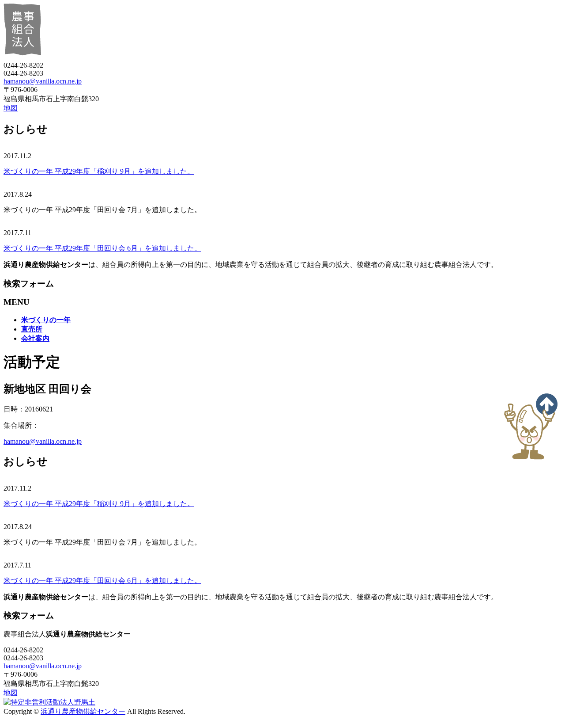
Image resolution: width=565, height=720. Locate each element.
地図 (11, 108)
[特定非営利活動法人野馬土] (49, 702)
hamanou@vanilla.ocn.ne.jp (43, 81)
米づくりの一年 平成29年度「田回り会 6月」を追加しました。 (102, 248)
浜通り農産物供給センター (83, 711)
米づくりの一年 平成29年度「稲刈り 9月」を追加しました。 (99, 171)
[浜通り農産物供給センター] (155, 57)
